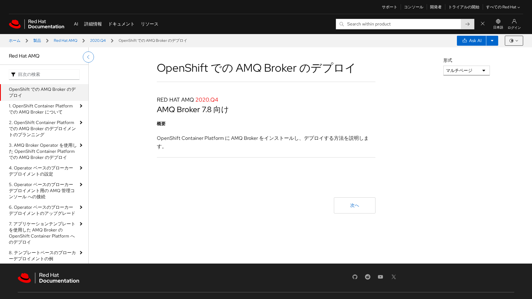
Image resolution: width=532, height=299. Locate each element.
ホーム (15, 40)
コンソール (413, 6)
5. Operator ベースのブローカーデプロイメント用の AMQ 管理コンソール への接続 (42, 191)
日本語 (498, 27)
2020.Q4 (98, 40)
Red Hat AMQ (65, 40)
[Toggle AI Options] (492, 41)
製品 (37, 40)
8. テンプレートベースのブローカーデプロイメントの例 (42, 256)
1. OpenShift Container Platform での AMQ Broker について (41, 109)
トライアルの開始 (463, 6)
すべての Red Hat (501, 6)
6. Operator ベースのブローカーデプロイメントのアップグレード (42, 210)
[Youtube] (380, 279)
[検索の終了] (483, 24)
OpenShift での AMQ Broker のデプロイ (42, 92)
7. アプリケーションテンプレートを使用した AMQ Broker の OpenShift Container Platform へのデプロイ (42, 233)
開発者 (436, 6)
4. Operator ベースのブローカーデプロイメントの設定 (41, 171)
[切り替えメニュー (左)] (88, 57)
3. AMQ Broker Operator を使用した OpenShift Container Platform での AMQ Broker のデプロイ (43, 151)
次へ (354, 205)
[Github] (355, 279)
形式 (447, 60)
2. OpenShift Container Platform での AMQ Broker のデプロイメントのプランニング (42, 129)
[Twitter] (393, 279)
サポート (389, 6)
